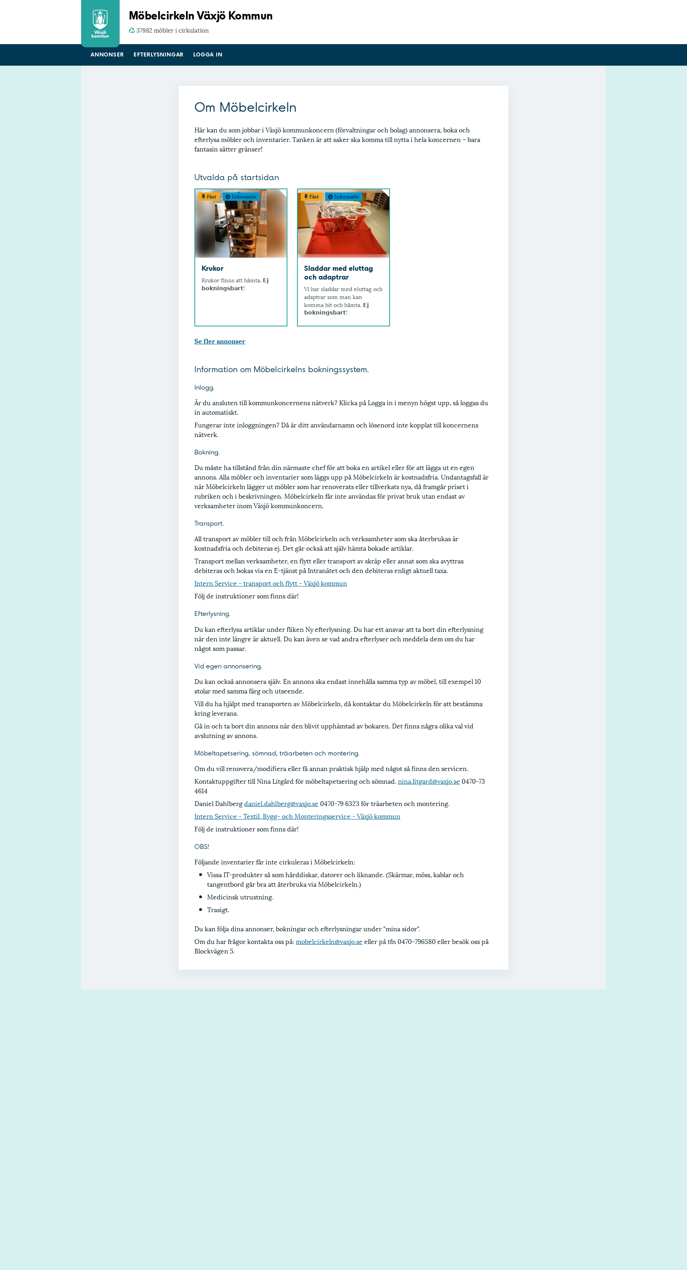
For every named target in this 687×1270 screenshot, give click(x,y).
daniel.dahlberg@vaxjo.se (281, 803)
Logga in (207, 55)
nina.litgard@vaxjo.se (429, 781)
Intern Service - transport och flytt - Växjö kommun (270, 583)
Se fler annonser (219, 341)
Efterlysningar (159, 55)
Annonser (107, 55)
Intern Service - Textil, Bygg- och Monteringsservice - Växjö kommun (297, 816)
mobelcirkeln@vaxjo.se (329, 941)
